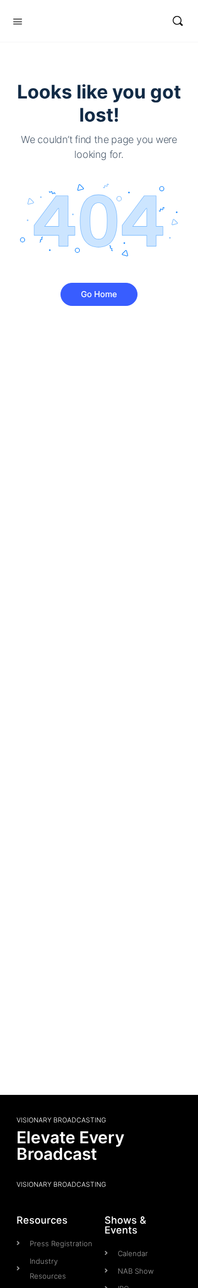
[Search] (177, 21)
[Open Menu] (17, 20)
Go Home (99, 294)
